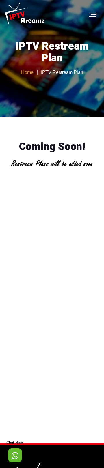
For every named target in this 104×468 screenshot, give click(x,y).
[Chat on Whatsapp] (15, 455)
